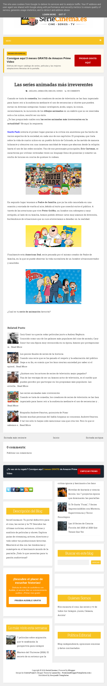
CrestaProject (30, 673)
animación (43, 91)
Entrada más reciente (15, 437)
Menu (8, 41)
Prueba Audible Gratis (28, 600)
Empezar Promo (89, 471)
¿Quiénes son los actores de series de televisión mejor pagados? (53, 373)
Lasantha (56, 673)
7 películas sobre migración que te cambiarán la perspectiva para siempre (31, 641)
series (59, 91)
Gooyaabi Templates (59, 675)
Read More (16, 347)
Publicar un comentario (19, 452)
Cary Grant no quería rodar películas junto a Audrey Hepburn (52, 334)
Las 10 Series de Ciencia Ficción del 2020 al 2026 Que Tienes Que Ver (82, 527)
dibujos (52, 91)
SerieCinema (51, 670)
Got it (62, 14)
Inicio (56, 437)
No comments (73, 91)
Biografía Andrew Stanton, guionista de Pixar (44, 412)
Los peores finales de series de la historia (41, 353)
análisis (33, 91)
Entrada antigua (94, 437)
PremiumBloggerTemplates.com (76, 673)
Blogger (71, 670)
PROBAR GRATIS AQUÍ (88, 60)
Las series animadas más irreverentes (53, 84)
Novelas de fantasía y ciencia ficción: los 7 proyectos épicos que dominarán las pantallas (84, 493)
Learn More (49, 14)
